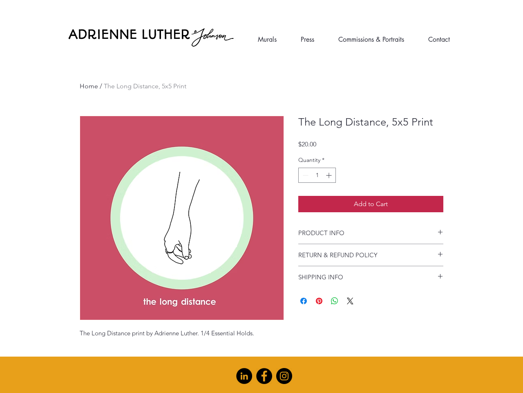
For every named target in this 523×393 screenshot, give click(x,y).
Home (89, 86)
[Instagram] (284, 376)
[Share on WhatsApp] (335, 301)
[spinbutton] (317, 175)
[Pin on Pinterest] (319, 301)
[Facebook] (264, 376)
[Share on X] (350, 301)
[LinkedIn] (244, 376)
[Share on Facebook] (303, 301)
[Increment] (329, 175)
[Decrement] (304, 175)
